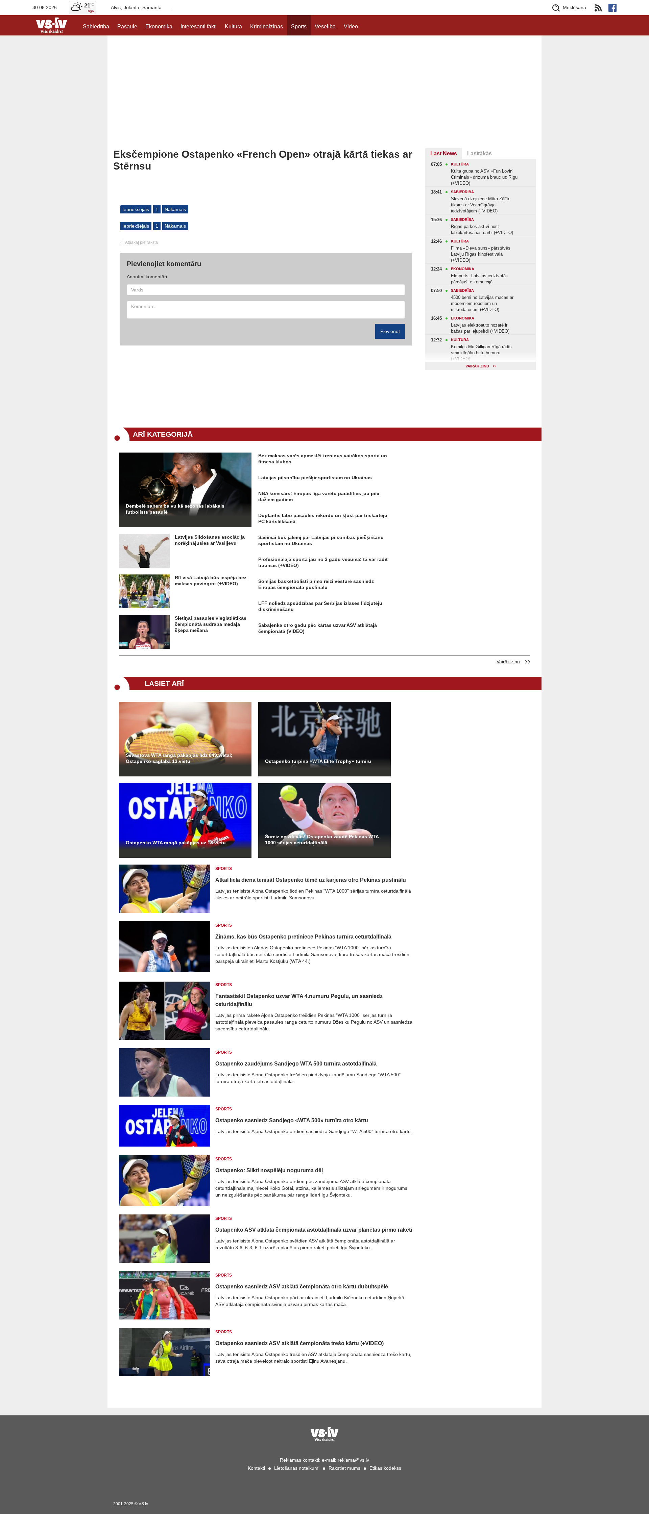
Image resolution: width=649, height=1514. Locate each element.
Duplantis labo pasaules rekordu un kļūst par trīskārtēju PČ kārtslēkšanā (322, 518)
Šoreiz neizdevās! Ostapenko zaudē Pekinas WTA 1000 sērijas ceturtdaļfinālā (322, 839)
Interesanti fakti (199, 26)
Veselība (325, 26)
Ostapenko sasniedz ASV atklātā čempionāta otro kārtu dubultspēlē (301, 1286)
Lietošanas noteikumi (296, 1468)
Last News (443, 153)
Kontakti (256, 1468)
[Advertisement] (324, 97)
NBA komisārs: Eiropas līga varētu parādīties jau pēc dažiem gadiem (318, 496)
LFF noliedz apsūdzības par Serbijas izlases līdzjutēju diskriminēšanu (320, 606)
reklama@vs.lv (353, 1460)
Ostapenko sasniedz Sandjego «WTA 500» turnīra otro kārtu (291, 1120)
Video (351, 26)
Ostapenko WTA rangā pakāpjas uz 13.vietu (176, 842)
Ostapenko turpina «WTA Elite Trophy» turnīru (318, 761)
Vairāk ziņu (508, 661)
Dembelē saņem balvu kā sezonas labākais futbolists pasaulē (175, 509)
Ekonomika (158, 26)
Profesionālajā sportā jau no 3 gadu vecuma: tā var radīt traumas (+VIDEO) (323, 562)
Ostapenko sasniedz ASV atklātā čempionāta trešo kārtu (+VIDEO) (299, 1343)
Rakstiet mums (344, 1468)
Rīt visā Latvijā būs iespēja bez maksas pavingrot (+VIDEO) (210, 580)
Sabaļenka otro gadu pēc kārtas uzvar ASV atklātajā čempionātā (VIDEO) (317, 628)
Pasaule (127, 26)
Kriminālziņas (266, 26)
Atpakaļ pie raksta (141, 242)
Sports (299, 26)
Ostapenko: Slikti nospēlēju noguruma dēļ (269, 1170)
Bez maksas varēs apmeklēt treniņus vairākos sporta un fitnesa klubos (322, 458)
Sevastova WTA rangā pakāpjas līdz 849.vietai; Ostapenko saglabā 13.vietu (179, 758)
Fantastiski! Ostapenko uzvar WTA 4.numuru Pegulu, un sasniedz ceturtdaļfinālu (299, 1000)
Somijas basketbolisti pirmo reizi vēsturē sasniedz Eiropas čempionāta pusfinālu (316, 584)
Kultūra (233, 26)
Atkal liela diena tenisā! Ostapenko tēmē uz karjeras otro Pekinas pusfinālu (310, 880)
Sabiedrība (96, 26)
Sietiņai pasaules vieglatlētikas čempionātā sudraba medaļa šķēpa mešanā (210, 624)
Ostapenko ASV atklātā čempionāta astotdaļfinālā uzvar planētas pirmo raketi (313, 1230)
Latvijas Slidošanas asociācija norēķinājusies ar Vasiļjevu (210, 540)
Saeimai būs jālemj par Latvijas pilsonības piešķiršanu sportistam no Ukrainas (321, 540)
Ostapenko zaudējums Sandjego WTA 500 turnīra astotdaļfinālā (296, 1064)
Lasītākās (479, 153)
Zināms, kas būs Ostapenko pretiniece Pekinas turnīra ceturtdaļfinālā (303, 937)
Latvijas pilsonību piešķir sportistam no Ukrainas (315, 477)
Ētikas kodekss (385, 1468)
